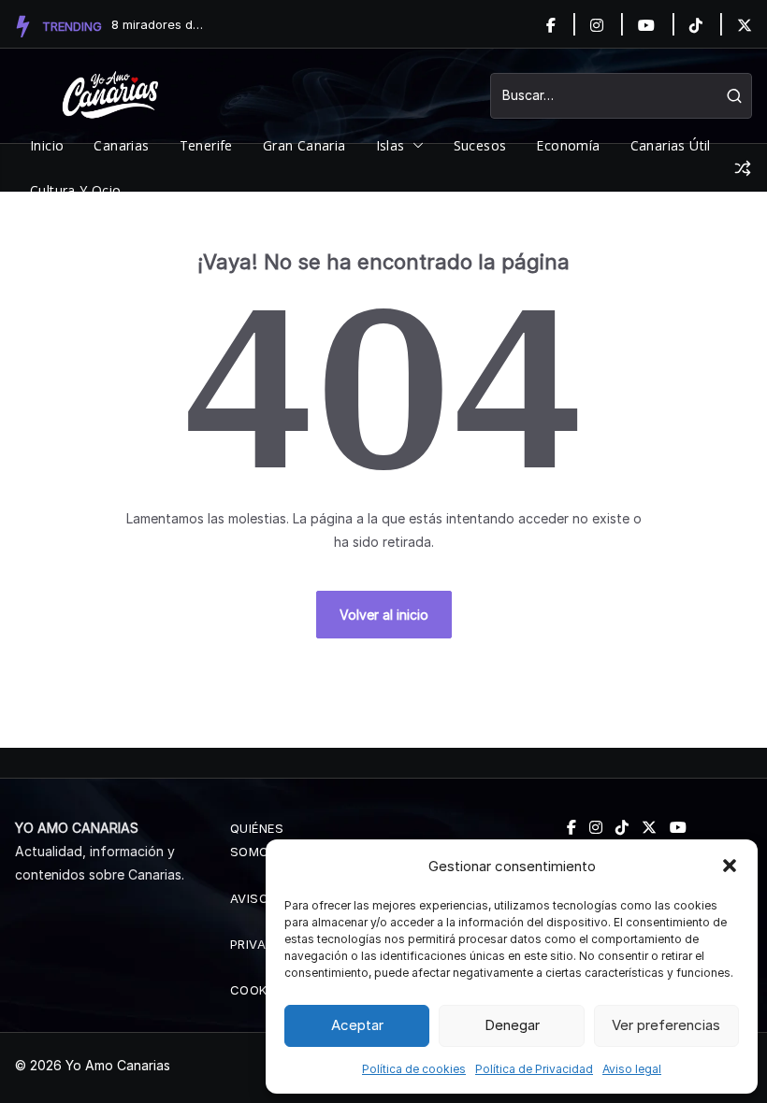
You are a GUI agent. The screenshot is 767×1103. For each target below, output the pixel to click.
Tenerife (206, 145)
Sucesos (480, 145)
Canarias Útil (670, 145)
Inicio (47, 145)
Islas (390, 145)
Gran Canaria (304, 145)
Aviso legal (631, 1069)
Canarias (121, 145)
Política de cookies (414, 1069)
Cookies (258, 989)
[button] (729, 865)
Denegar (512, 1025)
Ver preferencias (666, 1025)
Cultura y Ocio (76, 190)
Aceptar (357, 1025)
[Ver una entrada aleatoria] (742, 168)
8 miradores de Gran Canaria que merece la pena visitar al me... (158, 24)
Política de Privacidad (534, 1069)
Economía (568, 145)
